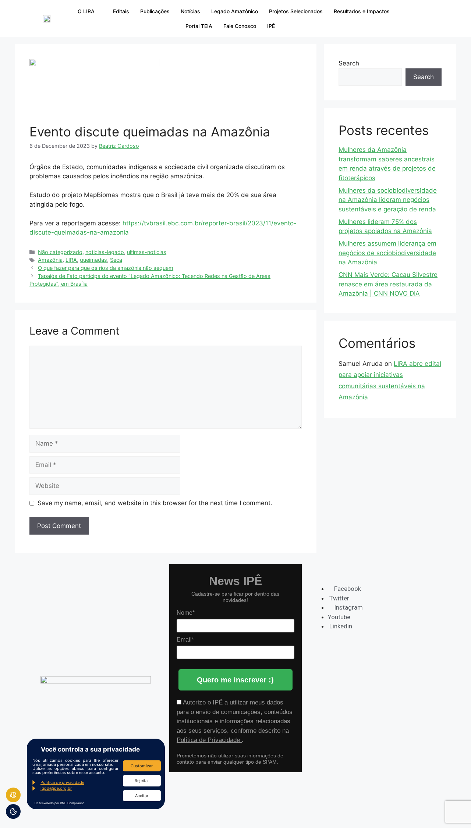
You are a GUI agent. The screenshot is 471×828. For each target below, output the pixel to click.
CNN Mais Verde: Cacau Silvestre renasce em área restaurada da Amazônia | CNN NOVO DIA (388, 284)
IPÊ (271, 26)
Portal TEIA (198, 26)
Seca (116, 260)
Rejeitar (142, 780)
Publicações (155, 11)
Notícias (190, 11)
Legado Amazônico (234, 11)
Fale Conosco (239, 26)
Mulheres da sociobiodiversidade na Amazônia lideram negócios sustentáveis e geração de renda (388, 200)
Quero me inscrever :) (235, 680)
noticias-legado (104, 252)
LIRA (71, 260)
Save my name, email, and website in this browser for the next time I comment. (155, 503)
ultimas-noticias (146, 252)
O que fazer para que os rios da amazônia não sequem (105, 268)
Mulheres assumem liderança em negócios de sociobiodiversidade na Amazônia (387, 253)
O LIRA (86, 11)
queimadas (93, 260)
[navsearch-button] (409, 18)
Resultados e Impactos (362, 11)
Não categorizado (60, 252)
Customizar (142, 765)
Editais (121, 11)
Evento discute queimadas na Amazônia (149, 131)
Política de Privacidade (209, 739)
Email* (185, 639)
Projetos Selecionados (296, 11)
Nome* (186, 613)
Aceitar (141, 795)
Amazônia (50, 260)
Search (349, 63)
